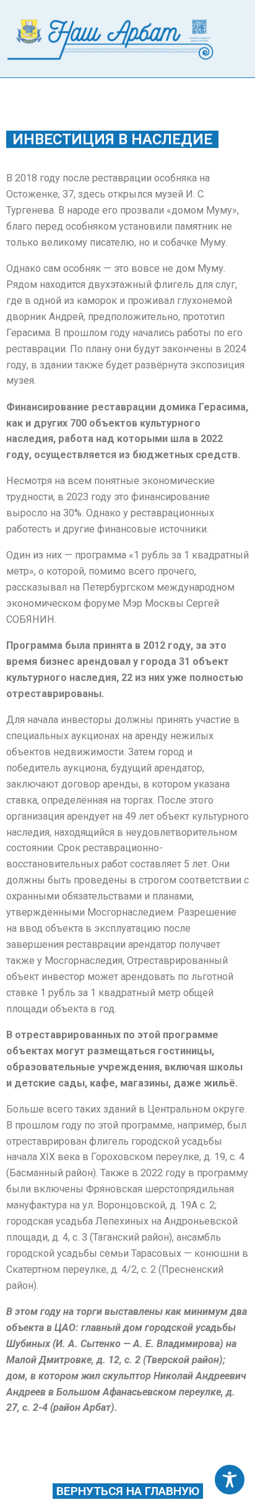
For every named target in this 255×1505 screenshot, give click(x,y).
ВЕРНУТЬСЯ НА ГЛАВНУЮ (127, 1491)
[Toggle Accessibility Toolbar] (230, 1480)
